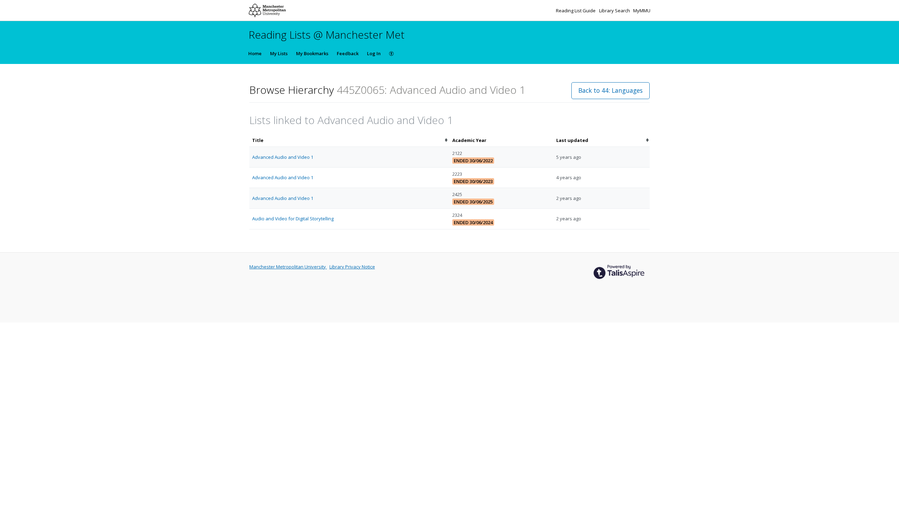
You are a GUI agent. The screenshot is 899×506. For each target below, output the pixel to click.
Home (255, 53)
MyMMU (641, 10)
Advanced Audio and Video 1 (282, 157)
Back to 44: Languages (610, 90)
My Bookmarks (312, 53)
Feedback (348, 53)
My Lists (279, 53)
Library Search (615, 10)
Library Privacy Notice (352, 267)
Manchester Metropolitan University (288, 267)
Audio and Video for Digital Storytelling (293, 218)
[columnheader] (349, 140)
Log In (374, 53)
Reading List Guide (576, 10)
